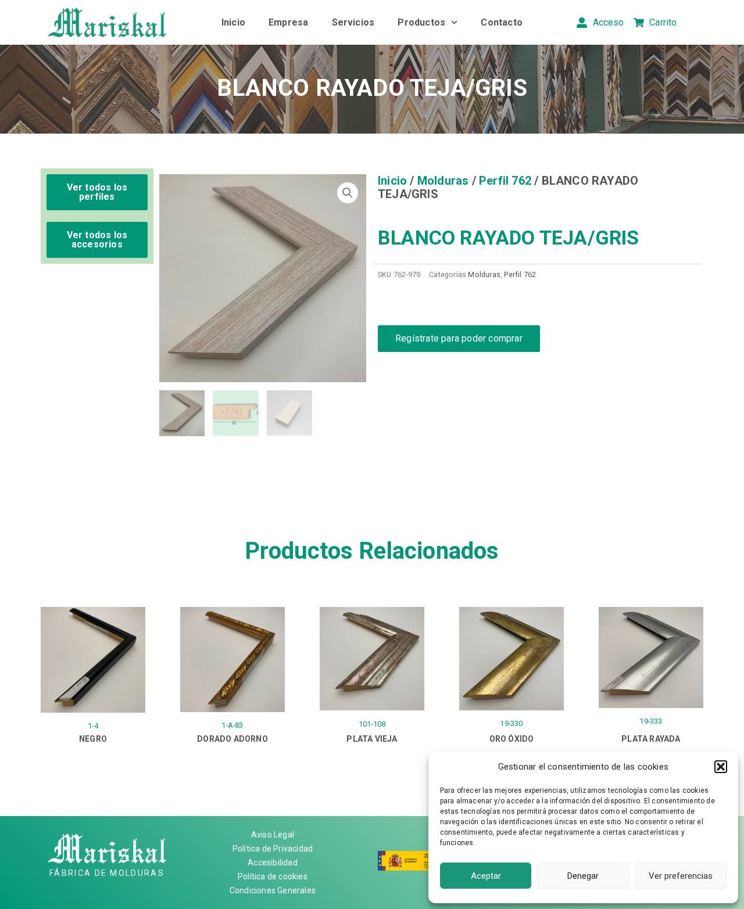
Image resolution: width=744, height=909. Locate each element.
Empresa (288, 22)
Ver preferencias (681, 876)
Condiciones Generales (273, 890)
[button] (721, 767)
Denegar (583, 876)
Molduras (443, 181)
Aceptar (486, 876)
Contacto (502, 22)
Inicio (233, 22)
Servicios (353, 22)
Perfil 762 (505, 181)
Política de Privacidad (273, 848)
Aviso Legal (272, 834)
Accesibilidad (273, 862)
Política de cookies (272, 876)
